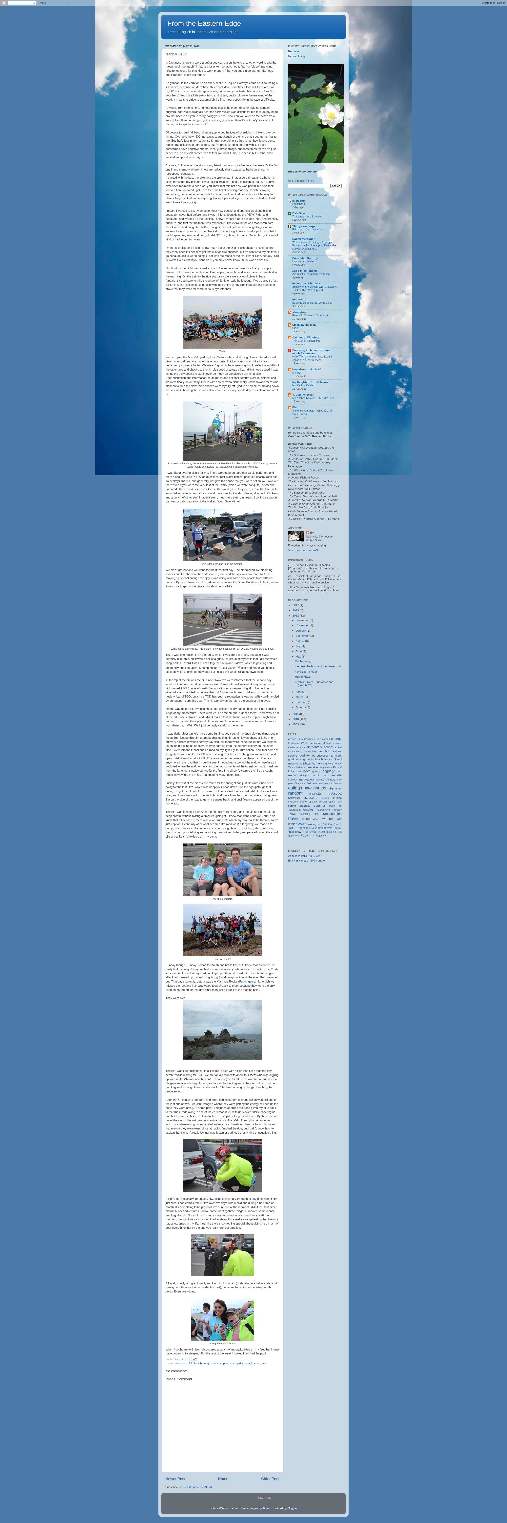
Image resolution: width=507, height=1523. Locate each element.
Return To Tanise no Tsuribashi (310, 315)
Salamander (294, 798)
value (257, 1363)
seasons (311, 797)
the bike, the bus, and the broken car (318, 666)
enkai (338, 747)
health (198, 1363)
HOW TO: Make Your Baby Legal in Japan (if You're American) (312, 358)
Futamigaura (247, 981)
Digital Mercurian (303, 238)
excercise (181, 1363)
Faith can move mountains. (308, 229)
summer (319, 805)
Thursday (337, 809)
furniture (336, 755)
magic (207, 1363)
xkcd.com (298, 200)
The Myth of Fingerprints (306, 340)
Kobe (291, 771)
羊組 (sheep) (310, 831)
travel (248, 1363)
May (299, 656)
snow (303, 801)
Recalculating (296, 56)
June (299, 651)
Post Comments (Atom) (197, 1487)
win (264, 1363)
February (302, 702)
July (298, 646)
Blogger (292, 1508)
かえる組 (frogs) (326, 824)
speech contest (318, 801)
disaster (337, 743)
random (295, 793)
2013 (296, 610)
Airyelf (266, 1508)
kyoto (306, 771)
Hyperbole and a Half (306, 369)
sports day (335, 801)
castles (326, 739)
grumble (308, 759)
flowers (292, 755)
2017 (296, 605)
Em (312, 532)
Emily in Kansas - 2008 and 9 (306, 860)
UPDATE (297, 328)
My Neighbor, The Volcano (310, 382)
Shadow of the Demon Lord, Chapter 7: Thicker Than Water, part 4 (314, 288)
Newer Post (175, 1479)
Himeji (338, 759)
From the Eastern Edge (204, 23)
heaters (328, 759)
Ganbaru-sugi (303, 661)
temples (308, 809)
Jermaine (312, 767)
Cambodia (309, 739)
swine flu (335, 805)
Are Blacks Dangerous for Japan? (311, 274)
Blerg (295, 407)
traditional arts (309, 814)
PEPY (308, 788)
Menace (296, 372)
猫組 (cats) (295, 831)
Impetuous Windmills (306, 283)
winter (292, 824)
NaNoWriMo (322, 779)
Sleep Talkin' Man (304, 324)
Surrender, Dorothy (305, 258)
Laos (339, 771)
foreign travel (303, 676)
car (319, 739)
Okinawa (312, 783)
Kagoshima (325, 767)
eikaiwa (300, 747)
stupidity (238, 1363)
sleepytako (299, 312)
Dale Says (299, 213)
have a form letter (306, 671)
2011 (296, 714)
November (303, 625)
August (300, 641)
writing (312, 824)
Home (223, 1479)
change (336, 739)
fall (327, 751)
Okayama (299, 783)
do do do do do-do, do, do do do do (312, 302)
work (302, 823)
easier (291, 747)
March (300, 697)
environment (295, 751)
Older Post (270, 1479)
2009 (296, 724)
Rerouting (294, 51)
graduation (295, 759)
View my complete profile (303, 550)
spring (292, 805)
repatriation (315, 793)
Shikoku (325, 798)
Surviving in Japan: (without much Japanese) (311, 352)
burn (300, 739)
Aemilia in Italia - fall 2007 (304, 855)
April (299, 691)
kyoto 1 (316, 771)
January (301, 707)
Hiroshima (293, 763)
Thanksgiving (322, 809)
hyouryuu (298, 299)
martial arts (321, 775)
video (316, 819)
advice (292, 739)
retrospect (335, 793)
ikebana (300, 767)
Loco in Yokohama (304, 270)
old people (325, 783)
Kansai (337, 767)
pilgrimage (335, 788)
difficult (327, 743)
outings (217, 1363)
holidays (305, 763)
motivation (306, 779)
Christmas (293, 743)
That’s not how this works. (307, 216)
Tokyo (292, 813)
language (328, 771)
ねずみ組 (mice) (316, 827)
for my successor (317, 755)
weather (328, 819)
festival (337, 751)
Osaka (338, 783)
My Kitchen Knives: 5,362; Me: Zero (313, 397)
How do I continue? (303, 261)
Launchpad (298, 203)
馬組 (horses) (308, 835)
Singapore (293, 802)
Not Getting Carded (303, 385)
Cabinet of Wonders (305, 337)
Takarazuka (294, 809)
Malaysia (305, 775)
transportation (332, 813)
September (303, 635)
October (301, 630)
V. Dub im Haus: (303, 394)
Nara (332, 779)
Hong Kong (327, 763)
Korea (298, 771)
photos (227, 1363)
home (316, 763)
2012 (296, 615)
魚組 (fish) (321, 835)
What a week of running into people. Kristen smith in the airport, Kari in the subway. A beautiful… (314, 245)
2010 (296, 719)
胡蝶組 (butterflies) (328, 831)
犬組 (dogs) (334, 827)
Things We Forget (304, 226)
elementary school (319, 747)
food (302, 755)
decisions (315, 743)
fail (191, 1363)
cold (304, 743)
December (303, 620)
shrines (337, 797)
